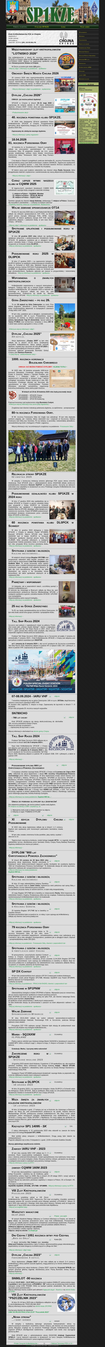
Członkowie (83, 40)
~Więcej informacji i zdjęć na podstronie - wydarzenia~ (31, 89)
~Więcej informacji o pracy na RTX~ (21, 1163)
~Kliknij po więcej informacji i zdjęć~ (21, 329)
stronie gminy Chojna (41, 731)
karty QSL (82, 75)
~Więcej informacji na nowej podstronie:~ (29, 797)
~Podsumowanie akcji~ (20, 112)
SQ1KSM (28, 1345)
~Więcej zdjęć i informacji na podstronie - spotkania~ (27, 68)
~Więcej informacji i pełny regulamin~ (25, 135)
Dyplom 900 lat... (84, 59)
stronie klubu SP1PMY (43, 1306)
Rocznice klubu (84, 79)
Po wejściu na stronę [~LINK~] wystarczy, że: (24, 806)
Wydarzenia (83, 32)
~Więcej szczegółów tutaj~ (18, 1207)
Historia (82, 36)
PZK (60, 1345)
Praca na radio (84, 44)
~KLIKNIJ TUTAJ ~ (60, 367)
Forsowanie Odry (84, 48)
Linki (63, 26)
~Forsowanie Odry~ (66, 426)
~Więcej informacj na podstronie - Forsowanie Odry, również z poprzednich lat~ (37, 943)
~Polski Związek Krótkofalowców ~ (26, 1343)
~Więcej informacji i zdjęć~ (21, 176)
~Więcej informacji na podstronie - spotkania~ (25, 246)
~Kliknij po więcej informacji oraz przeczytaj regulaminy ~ (29, 404)
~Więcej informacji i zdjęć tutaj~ (19, 1250)
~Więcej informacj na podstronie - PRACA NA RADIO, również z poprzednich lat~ (37, 983)
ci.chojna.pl (32, 1230)
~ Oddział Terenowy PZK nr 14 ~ (61, 1343)
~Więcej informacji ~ (15, 616)
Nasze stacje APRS (85, 67)
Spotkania (82, 63)
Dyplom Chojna (84, 51)
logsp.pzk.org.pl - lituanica (52, 1290)
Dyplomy (82, 71)
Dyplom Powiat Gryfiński (87, 55)
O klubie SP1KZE (42, 26)
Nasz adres (84, 26)
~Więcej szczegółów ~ (87, 143)
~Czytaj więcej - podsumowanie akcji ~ (22, 354)
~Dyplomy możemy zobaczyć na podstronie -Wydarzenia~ (29, 204)
